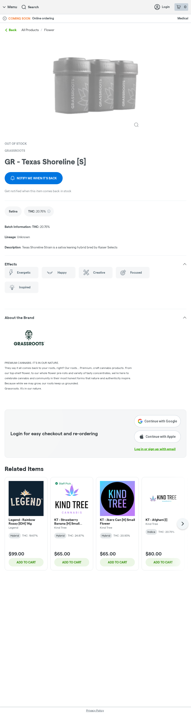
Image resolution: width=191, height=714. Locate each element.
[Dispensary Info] (5, 18)
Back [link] (13, 30)
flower (49, 30)
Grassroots (15, 150)
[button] (95, 264)
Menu (12, 7)
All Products (30, 30)
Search (33, 7)
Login (166, 6)
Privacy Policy (95, 710)
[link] (13, 211)
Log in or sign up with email (155, 449)
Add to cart (26, 562)
